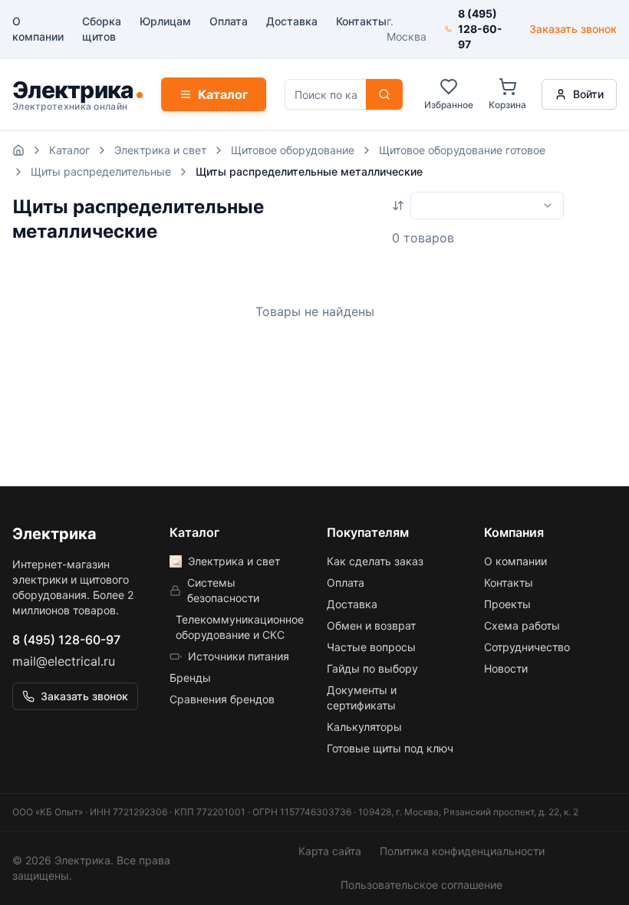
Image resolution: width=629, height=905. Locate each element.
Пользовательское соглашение (421, 884)
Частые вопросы (371, 646)
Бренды (190, 677)
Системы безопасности (223, 590)
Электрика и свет (160, 149)
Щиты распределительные (101, 171)
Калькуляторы (364, 726)
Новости (506, 668)
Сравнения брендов (222, 699)
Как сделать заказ (375, 561)
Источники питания (238, 656)
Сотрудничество (527, 646)
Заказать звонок (573, 28)
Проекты (507, 603)
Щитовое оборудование (292, 149)
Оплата (228, 21)
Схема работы (522, 625)
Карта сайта (329, 850)
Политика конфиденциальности (462, 850)
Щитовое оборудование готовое (462, 149)
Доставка (292, 21)
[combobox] (487, 205)
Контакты (361, 21)
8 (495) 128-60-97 (66, 639)
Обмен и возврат (371, 625)
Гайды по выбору (372, 668)
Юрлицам (165, 21)
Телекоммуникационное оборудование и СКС (239, 627)
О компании (38, 29)
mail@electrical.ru (63, 661)
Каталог (223, 94)
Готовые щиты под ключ (390, 748)
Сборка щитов (101, 29)
